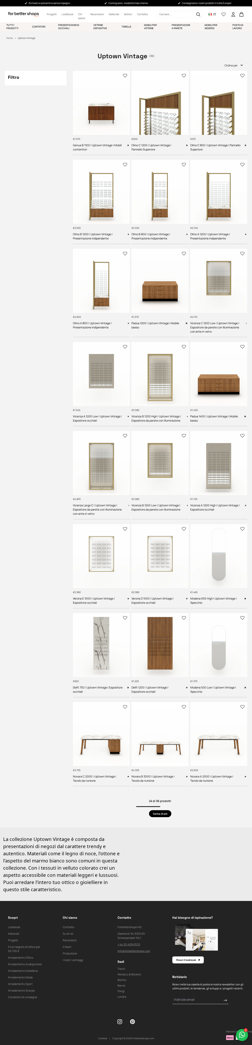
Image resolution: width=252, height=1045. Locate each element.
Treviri (121, 969)
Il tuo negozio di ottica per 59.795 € (24, 949)
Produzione (70, 953)
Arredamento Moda (20, 977)
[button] (180, 14)
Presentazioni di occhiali (68, 26)
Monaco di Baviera (129, 974)
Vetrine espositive (100, 26)
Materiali (114, 14)
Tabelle (126, 26)
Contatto (142, 14)
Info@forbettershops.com (134, 951)
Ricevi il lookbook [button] (186, 960)
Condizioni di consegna (22, 997)
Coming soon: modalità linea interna (128, 3)
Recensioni (97, 14)
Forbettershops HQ (129, 927)
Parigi (121, 991)
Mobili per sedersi (211, 26)
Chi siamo (81, 14)
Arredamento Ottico (20, 957)
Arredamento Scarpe (21, 990)
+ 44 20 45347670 (129, 944)
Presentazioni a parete (181, 26)
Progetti (52, 14)
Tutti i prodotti (12, 26)
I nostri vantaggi (73, 960)
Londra (122, 997)
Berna (121, 985)
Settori (128, 14)
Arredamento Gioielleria (23, 971)
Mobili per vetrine (150, 26)
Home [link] (9, 38)
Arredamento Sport (20, 984)
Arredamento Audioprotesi (25, 964)
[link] (160, 813)
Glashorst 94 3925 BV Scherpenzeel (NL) (131, 936)
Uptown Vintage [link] (26, 38)
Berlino (122, 980)
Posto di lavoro (237, 26)
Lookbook (67, 14)
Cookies (102, 1038)
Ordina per (231, 65)
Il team (67, 947)
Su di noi (68, 933)
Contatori (38, 26)
